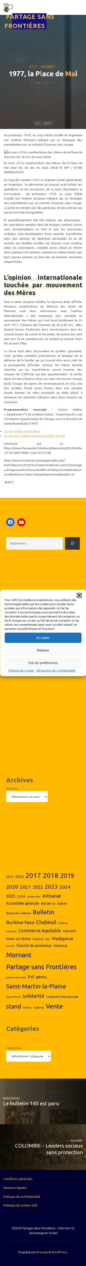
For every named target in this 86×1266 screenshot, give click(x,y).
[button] (79, 595)
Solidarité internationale (62, 996)
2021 (25, 887)
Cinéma (63, 923)
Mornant (19, 955)
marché (10, 946)
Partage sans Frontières (41, 967)
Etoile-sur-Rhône (18, 939)
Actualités (48, 66)
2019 (67, 875)
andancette (34, 896)
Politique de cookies (21, 670)
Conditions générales (18, 1179)
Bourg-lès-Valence (18, 913)
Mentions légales (15, 1188)
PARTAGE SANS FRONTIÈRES (29, 21)
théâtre (27, 1007)
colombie (11, 931)
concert (69, 931)
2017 (33, 66)
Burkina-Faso (20, 922)
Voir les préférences (43, 663)
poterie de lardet (16, 977)
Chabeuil (46, 922)
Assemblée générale (22, 903)
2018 (50, 875)
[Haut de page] (68, 1248)
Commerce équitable (39, 930)
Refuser (43, 650)
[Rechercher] (72, 543)
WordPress (59, 1252)
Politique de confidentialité (21, 1196)
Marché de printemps (34, 945)
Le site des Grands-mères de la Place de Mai (34, 436)
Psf (31, 976)
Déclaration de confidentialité (55, 670)
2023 (51, 886)
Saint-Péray (13, 996)
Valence (38, 1007)
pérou (41, 977)
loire (47, 939)
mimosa (60, 945)
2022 (38, 887)
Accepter (43, 638)
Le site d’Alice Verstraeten (22, 431)
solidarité (33, 996)
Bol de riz (48, 903)
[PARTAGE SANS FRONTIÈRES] (8, 7)
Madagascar (62, 938)
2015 (10, 877)
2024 (64, 887)
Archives (12, 788)
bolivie (62, 903)
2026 (21, 896)
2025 (10, 896)
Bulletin (43, 912)
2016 (19, 877)
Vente (54, 1006)
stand (13, 1006)
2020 (12, 887)
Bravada (42, 1252)
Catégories (14, 1048)
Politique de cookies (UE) (20, 1205)
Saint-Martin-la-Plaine (36, 986)
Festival (38, 938)
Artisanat (51, 895)
